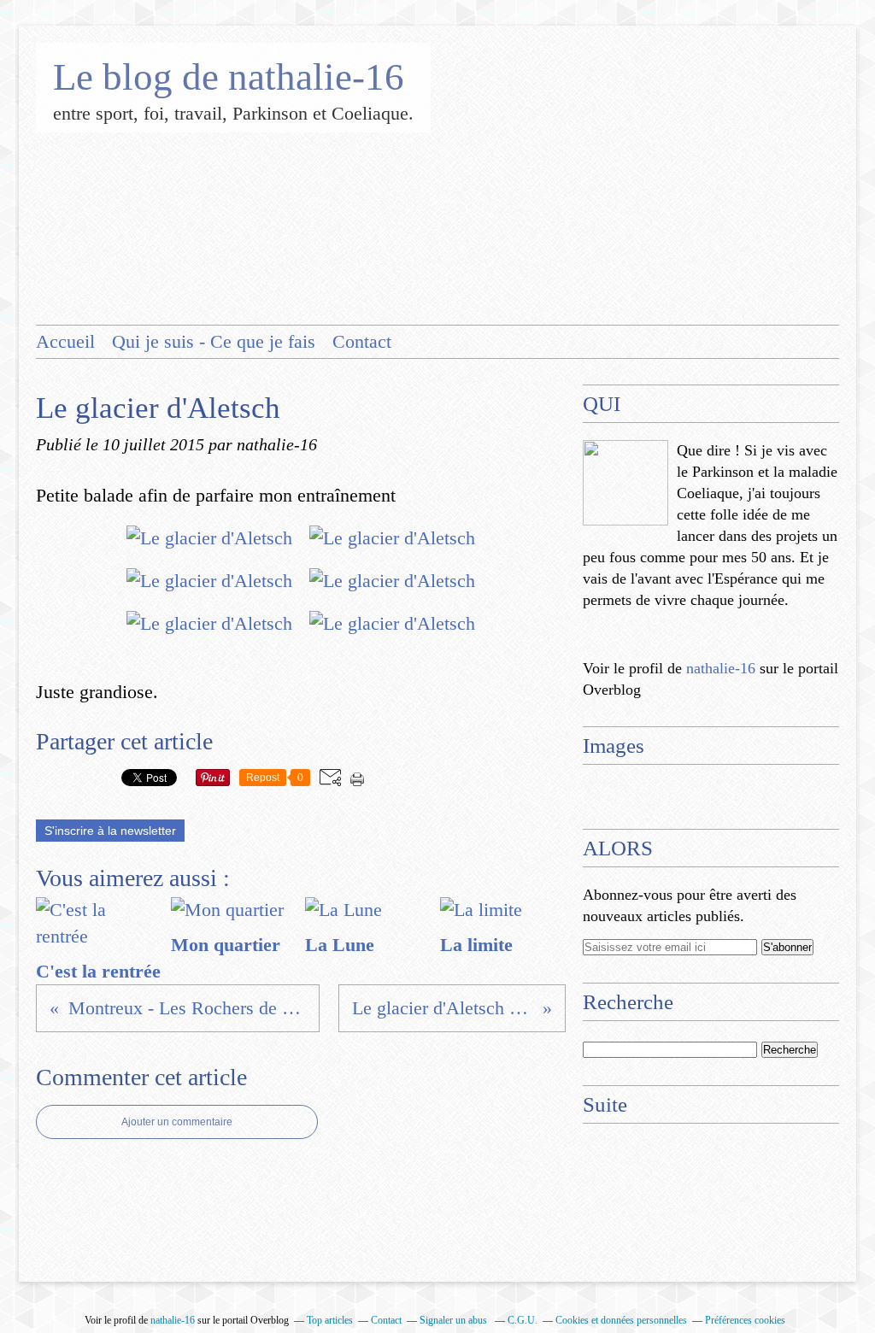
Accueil (65, 341)
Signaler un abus (455, 1320)
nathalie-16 (720, 668)
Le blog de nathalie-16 (228, 77)
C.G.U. (522, 1320)
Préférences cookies (745, 1320)
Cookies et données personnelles (621, 1320)
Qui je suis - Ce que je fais (213, 341)
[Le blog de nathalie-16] (625, 483)
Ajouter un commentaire (176, 1122)
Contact (361, 341)
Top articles (330, 1320)
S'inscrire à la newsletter (110, 830)
